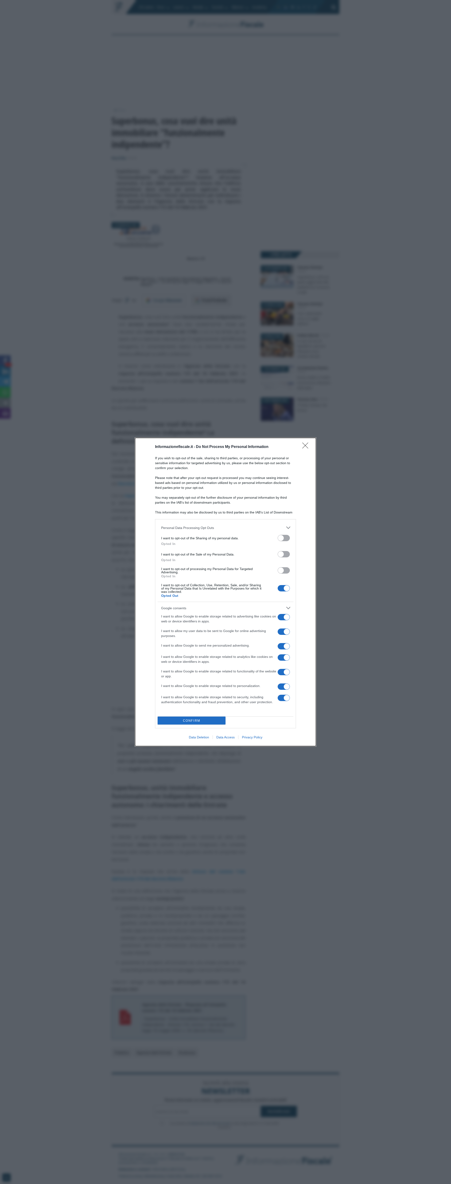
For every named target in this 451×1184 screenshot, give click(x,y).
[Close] (306, 447)
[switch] (284, 538)
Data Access (225, 737)
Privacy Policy (252, 737)
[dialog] (225, 592)
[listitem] (225, 527)
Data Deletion (199, 737)
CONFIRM (191, 720)
